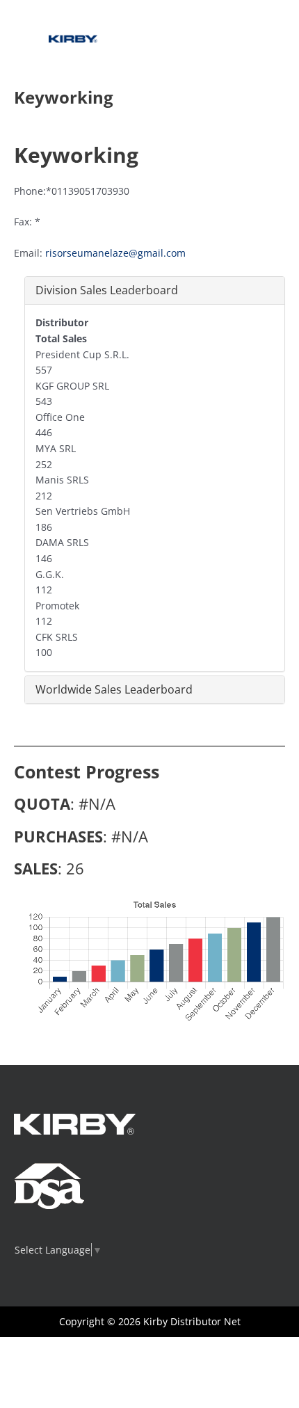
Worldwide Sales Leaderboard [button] (114, 689)
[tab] (154, 290)
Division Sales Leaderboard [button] (106, 290)
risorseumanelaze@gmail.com (115, 252)
